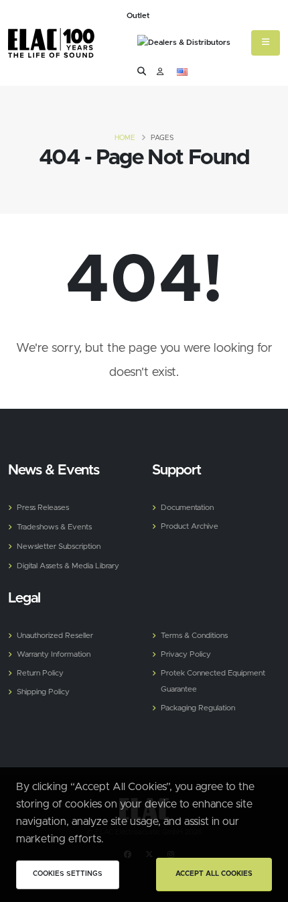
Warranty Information (53, 654)
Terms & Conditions (194, 635)
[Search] (141, 72)
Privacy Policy (186, 654)
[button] (182, 72)
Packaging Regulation (198, 708)
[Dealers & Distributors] (183, 44)
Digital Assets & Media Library (68, 566)
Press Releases (43, 507)
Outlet (138, 15)
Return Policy (40, 673)
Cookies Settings (67, 874)
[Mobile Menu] (265, 43)
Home (125, 138)
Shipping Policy (43, 692)
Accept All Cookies (214, 874)
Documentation (187, 507)
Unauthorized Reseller (55, 635)
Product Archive (189, 526)
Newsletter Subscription (58, 546)
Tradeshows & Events (54, 527)
